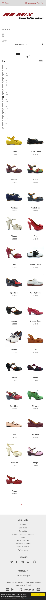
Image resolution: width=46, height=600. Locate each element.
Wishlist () (31, 3)
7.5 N (6, 94)
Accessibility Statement (23, 543)
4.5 (5, 68)
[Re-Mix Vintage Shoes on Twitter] (11, 562)
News (23, 537)
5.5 (5, 73)
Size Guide (23, 528)
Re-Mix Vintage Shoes (26, 582)
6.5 (5, 82)
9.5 (5, 106)
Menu (7, 3)
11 (5, 116)
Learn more (28, 598)
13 (5, 125)
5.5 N (6, 75)
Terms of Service (23, 546)
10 (5, 111)
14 (5, 128)
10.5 (6, 113)
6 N (5, 80)
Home (4, 29)
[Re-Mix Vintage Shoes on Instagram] (34, 562)
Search (23, 524)
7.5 (5, 92)
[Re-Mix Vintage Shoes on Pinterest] (22, 562)
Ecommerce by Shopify (23, 585)
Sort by (4, 40)
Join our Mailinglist (23, 575)
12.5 (6, 123)
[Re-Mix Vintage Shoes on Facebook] (17, 562)
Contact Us (23, 531)
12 (5, 120)
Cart (42, 3)
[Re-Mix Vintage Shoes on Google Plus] (28, 562)
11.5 (6, 118)
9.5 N (6, 109)
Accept (38, 595)
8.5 (5, 99)
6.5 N (6, 85)
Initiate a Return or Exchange (23, 534)
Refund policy (23, 550)
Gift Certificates (23, 540)
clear (40, 61)
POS (37, 582)
